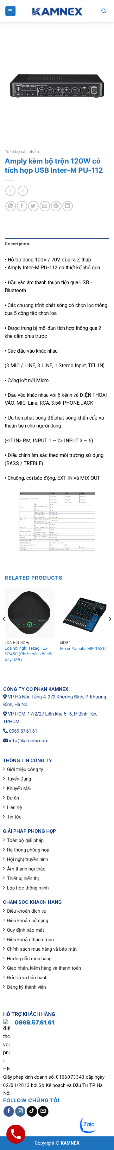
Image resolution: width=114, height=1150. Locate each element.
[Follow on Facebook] (8, 1111)
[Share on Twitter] (33, 206)
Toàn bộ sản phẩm (22, 151)
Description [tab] (17, 243)
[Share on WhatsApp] (10, 206)
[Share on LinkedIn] (67, 206)
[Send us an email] (43, 1111)
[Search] (103, 11)
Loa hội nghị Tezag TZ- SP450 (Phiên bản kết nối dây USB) (28, 654)
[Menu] (10, 11)
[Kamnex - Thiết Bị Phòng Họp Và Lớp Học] (57, 11)
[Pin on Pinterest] (56, 206)
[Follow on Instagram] (20, 1111)
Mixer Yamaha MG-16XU (83, 648)
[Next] (109, 631)
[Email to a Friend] (45, 206)
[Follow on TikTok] (32, 1111)
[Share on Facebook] (22, 206)
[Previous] (4, 631)
